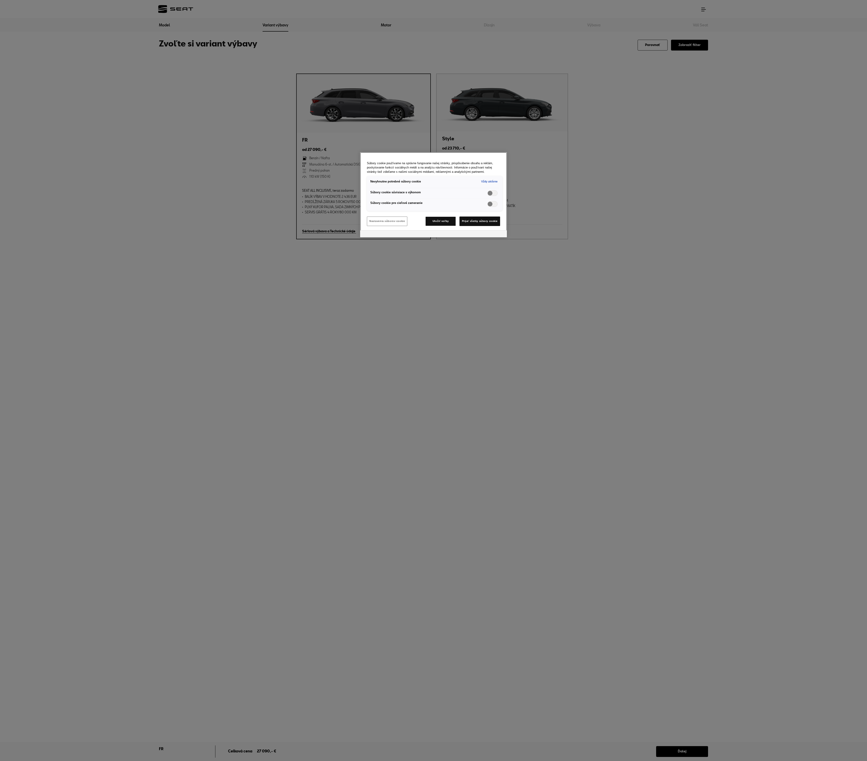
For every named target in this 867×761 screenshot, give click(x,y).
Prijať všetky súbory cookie (480, 221)
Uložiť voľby (441, 221)
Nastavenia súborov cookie (387, 221)
